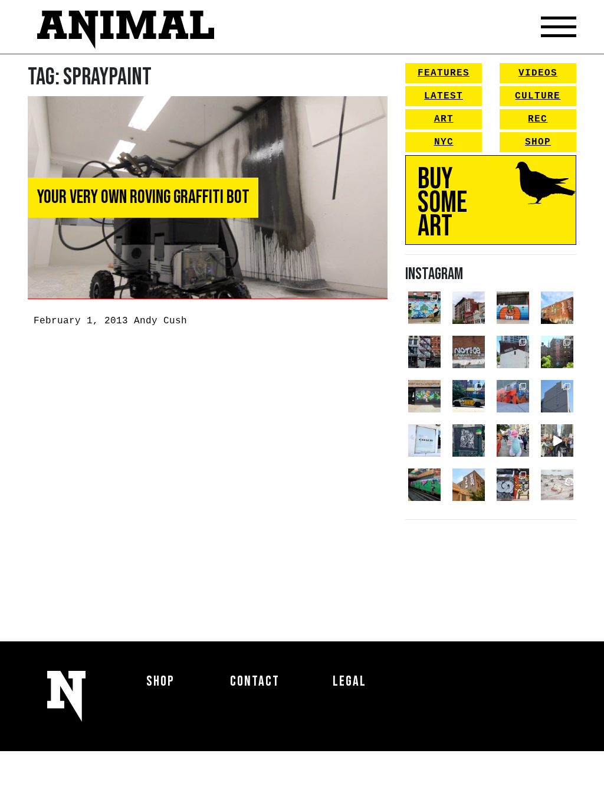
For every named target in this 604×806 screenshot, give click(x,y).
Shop (538, 142)
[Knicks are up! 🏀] (513, 396)
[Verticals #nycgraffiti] (557, 307)
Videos (537, 73)
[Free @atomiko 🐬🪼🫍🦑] (513, 307)
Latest (443, 96)
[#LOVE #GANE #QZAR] (424, 352)
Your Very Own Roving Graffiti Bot (143, 197)
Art (444, 119)
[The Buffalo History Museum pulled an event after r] (557, 484)
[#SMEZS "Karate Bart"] (424, 396)
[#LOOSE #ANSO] (468, 307)
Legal (349, 681)
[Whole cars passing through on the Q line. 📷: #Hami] (424, 484)
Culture (537, 96)
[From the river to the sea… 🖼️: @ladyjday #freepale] (424, 307)
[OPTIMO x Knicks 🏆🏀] (557, 352)
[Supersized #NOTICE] (468, 352)
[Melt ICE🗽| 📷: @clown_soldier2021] (468, 440)
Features (444, 73)
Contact (255, 681)
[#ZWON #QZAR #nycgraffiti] (468, 484)
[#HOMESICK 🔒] (513, 352)
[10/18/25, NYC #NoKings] (513, 440)
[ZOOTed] (557, 396)
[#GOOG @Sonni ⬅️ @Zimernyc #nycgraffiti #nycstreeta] (513, 484)
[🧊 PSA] (424, 440)
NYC (444, 142)
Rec (537, 119)
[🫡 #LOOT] (468, 396)
